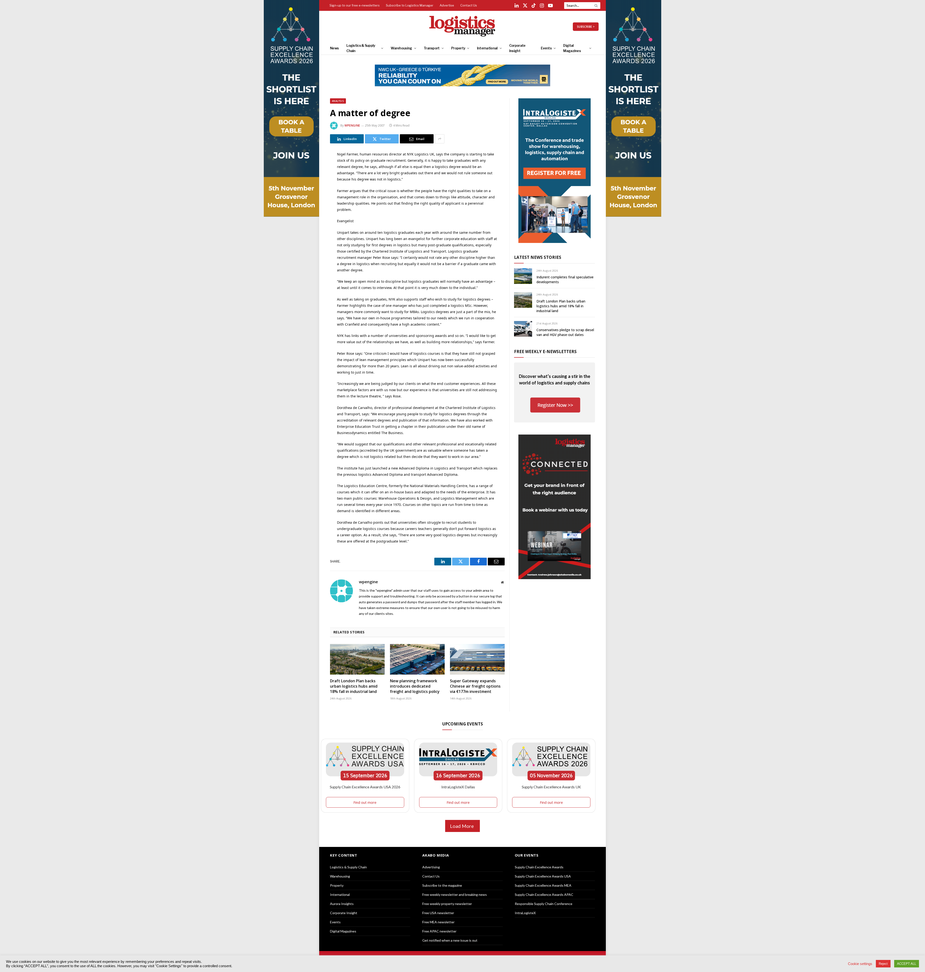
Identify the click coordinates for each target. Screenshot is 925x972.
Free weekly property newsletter (447, 904)
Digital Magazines (572, 48)
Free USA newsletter (438, 913)
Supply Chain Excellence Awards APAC (544, 894)
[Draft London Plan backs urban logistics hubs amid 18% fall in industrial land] (357, 659)
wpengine (352, 125)
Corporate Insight (517, 48)
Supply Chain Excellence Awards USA (543, 876)
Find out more (365, 802)
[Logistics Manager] (462, 26)
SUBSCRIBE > (586, 27)
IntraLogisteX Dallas (458, 786)
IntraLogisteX (525, 913)
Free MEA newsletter (438, 922)
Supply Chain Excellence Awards (539, 867)
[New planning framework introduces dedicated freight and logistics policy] (417, 659)
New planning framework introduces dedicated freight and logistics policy (415, 686)
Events (546, 48)
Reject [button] (883, 963)
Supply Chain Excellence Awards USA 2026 (365, 786)
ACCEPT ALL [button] (906, 963)
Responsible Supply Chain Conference (543, 904)
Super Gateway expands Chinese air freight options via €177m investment (475, 686)
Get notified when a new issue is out (449, 940)
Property (458, 48)
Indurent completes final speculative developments (565, 279)
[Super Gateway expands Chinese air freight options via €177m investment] (477, 659)
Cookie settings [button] (860, 964)
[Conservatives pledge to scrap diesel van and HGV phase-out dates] (523, 329)
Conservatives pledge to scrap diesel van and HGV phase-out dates (565, 332)
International (487, 48)
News (334, 48)
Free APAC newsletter (439, 931)
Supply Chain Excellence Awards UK (551, 786)
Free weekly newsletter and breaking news (454, 894)
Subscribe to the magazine (442, 885)
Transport (432, 48)
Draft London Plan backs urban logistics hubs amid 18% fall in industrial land (353, 686)
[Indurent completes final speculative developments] (523, 276)
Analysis (338, 101)
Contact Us (468, 5)
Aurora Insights (342, 904)
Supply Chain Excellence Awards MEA (543, 885)
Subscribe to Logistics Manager (409, 5)
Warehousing (401, 48)
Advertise (447, 5)
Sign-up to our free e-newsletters (355, 5)
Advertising (431, 867)
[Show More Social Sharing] (439, 138)
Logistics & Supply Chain (360, 48)
